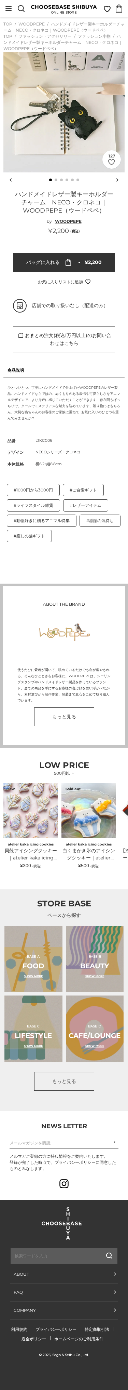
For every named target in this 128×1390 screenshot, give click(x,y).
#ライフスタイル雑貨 (33, 505)
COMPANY (25, 1310)
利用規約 (19, 1329)
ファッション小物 (95, 36)
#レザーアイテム (85, 505)
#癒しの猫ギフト (29, 535)
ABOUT (21, 1274)
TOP (7, 24)
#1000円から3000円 (33, 489)
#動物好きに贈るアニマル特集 (42, 520)
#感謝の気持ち (100, 520)
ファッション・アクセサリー (45, 36)
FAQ (18, 1292)
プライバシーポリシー (55, 1329)
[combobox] (47, 1255)
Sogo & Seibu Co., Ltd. (70, 1355)
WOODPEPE (32, 24)
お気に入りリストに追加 (60, 281)
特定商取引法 (97, 1329)
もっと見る (64, 717)
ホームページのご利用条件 (78, 1338)
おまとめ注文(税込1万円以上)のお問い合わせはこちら (68, 339)
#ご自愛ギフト (83, 489)
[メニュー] (8, 8)
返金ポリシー (34, 1338)
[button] (50, 180)
